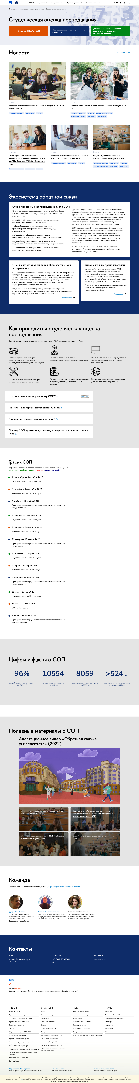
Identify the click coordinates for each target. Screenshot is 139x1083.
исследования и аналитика (104, 113)
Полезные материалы (93, 3)
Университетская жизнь (16, 113)
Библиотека (109, 1011)
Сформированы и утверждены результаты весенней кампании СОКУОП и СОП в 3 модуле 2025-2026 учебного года (27, 159)
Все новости (122, 52)
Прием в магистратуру (48, 1028)
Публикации (109, 1032)
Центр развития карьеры (49, 1038)
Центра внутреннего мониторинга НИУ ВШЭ (64, 886)
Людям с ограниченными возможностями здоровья (23, 1053)
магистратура (102, 116)
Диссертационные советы (82, 1022)
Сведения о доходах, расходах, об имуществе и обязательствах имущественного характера (21, 1044)
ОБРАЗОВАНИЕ (47, 1008)
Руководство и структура (17, 1015)
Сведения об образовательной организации (24, 1049)
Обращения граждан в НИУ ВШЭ (20, 1032)
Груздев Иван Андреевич (18, 912)
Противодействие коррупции (19, 1038)
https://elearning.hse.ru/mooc (104, 1069)
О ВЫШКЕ (13, 1008)
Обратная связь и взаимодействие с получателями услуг (53, 1050)
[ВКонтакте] (10, 980)
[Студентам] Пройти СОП (28, 31)
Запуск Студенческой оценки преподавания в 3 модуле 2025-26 (108, 157)
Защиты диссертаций (80, 1025)
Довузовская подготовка (49, 1015)
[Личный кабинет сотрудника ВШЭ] (124, 3)
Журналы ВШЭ (109, 1028)
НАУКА (76, 1008)
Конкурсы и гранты (79, 1032)
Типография (109, 1022)
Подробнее (67, 297)
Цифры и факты (14, 1011)
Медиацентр (109, 1025)
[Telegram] (12, 980)
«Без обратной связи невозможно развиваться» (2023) (94, 837)
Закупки (12, 1028)
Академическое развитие (81, 1028)
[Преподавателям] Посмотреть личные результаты (69, 31)
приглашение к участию (78, 116)
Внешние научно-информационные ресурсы (87, 1035)
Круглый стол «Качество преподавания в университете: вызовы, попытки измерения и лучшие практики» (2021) (93, 813)
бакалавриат (91, 116)
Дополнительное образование (51, 1035)
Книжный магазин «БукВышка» (114, 1018)
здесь (114, 1078)
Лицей (43, 1011)
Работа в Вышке (14, 1061)
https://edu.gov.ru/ (58, 1069)
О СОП (31, 3)
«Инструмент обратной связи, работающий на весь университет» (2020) (42, 812)
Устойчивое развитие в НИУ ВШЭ (20, 1018)
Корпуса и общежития (16, 1025)
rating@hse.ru (99, 959)
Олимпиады (45, 1018)
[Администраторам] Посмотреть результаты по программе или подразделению (107, 31)
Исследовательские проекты (82, 1015)
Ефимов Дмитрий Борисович (49, 912)
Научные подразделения (81, 1011)
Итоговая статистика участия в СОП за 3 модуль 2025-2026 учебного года (69, 157)
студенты (39, 113)
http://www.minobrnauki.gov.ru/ (19, 1069)
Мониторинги (77, 1018)
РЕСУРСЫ (108, 1008)
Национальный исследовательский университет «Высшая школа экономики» (37, 9)
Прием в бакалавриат (48, 1022)
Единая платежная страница (18, 1058)
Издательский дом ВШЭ (112, 1015)
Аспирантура (45, 1032)
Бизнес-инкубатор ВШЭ (49, 1042)
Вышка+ (43, 1025)
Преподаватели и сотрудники (19, 1022)
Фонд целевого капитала (17, 1035)
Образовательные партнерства (51, 1045)
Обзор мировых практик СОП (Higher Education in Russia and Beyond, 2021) (42, 837)
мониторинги (30, 113)
